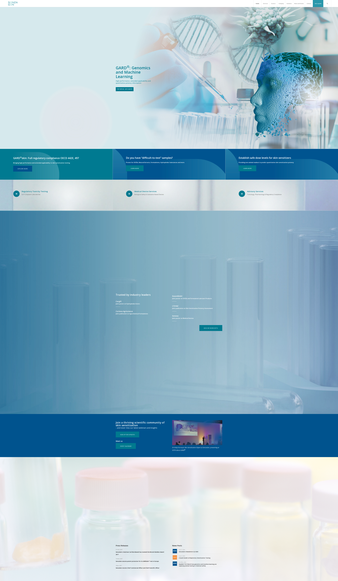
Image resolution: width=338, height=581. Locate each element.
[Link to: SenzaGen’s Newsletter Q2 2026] (175, 551)
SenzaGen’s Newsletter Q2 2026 (188, 552)
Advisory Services (255, 191)
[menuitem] (257, 3)
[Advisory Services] (242, 194)
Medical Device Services (145, 191)
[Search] (327, 3)
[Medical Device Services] (129, 194)
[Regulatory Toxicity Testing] (16, 194)
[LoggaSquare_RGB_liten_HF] (13, 3)
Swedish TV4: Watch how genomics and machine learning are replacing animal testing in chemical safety (198, 565)
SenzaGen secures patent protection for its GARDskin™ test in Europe (137, 561)
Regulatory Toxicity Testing (35, 191)
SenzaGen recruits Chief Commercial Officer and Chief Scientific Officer (137, 568)
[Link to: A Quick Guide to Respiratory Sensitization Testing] (175, 557)
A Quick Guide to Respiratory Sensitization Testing (194, 558)
